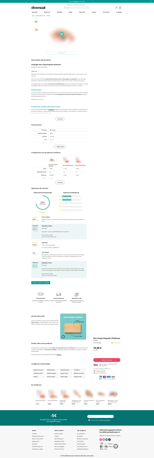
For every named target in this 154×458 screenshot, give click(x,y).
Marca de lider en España (77, 1)
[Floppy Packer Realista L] (53, 394)
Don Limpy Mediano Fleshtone (100, 401)
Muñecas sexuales (51, 373)
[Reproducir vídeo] (63, 337)
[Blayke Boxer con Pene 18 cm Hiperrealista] (113, 394)
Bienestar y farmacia (82, 439)
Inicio (33, 15)
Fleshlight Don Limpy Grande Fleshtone (76, 401)
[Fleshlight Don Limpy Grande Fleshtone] (77, 394)
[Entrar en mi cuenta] (117, 8)
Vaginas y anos (64, 373)
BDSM (70, 12)
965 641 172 (107, 368)
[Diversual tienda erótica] (44, 7)
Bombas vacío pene (79, 373)
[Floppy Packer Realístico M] (65, 394)
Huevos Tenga (64, 376)
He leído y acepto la (100, 420)
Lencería (59, 12)
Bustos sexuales (51, 376)
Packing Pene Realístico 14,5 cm (89, 401)
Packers (35, 376)
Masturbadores (51, 370)
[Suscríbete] (112, 417)
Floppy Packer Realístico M (63, 401)
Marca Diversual (59, 439)
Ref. (94, 350)
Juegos (94, 12)
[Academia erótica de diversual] (106, 439)
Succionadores (81, 433)
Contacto (34, 433)
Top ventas (106, 12)
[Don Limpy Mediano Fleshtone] (101, 394)
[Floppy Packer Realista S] (41, 394)
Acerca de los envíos (37, 439)
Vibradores (80, 436)
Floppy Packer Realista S (41, 401)
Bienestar (47, 12)
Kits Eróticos (80, 441)
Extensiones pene (65, 370)
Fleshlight (53, 130)
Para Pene (82, 12)
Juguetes (34, 12)
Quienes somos (59, 433)
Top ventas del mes (82, 446)
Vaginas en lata (78, 376)
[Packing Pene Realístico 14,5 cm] (89, 394)
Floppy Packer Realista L (53, 401)
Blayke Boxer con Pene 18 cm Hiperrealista (113, 401)
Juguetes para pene (38, 370)
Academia (119, 12)
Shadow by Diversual (82, 449)
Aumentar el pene (38, 373)
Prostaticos (77, 370)
